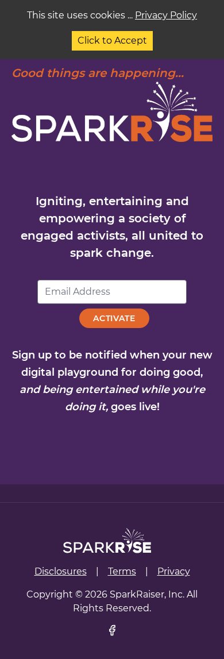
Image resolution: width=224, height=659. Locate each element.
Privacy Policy (166, 15)
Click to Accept (112, 40)
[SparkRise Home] (107, 540)
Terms (122, 571)
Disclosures (60, 571)
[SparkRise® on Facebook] (112, 630)
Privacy (173, 571)
